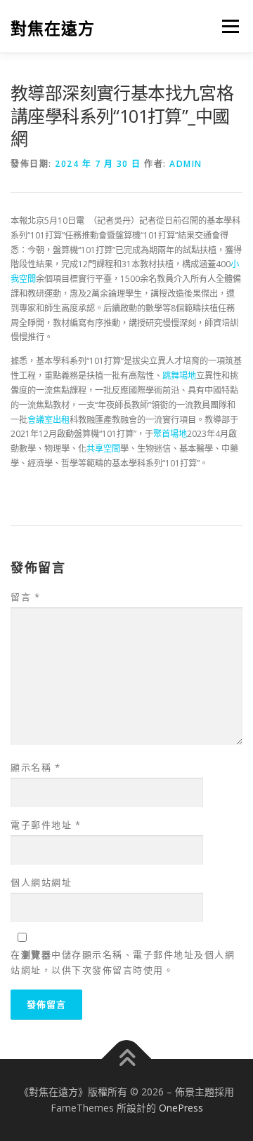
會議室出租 (48, 420)
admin (185, 164)
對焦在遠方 (53, 27)
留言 (25, 596)
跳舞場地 (179, 376)
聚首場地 (170, 434)
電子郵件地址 (46, 824)
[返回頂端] (127, 1058)
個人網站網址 (41, 882)
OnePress (181, 1107)
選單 (226, 26)
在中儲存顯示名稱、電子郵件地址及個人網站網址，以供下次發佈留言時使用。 (123, 962)
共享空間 (103, 448)
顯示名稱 (35, 767)
